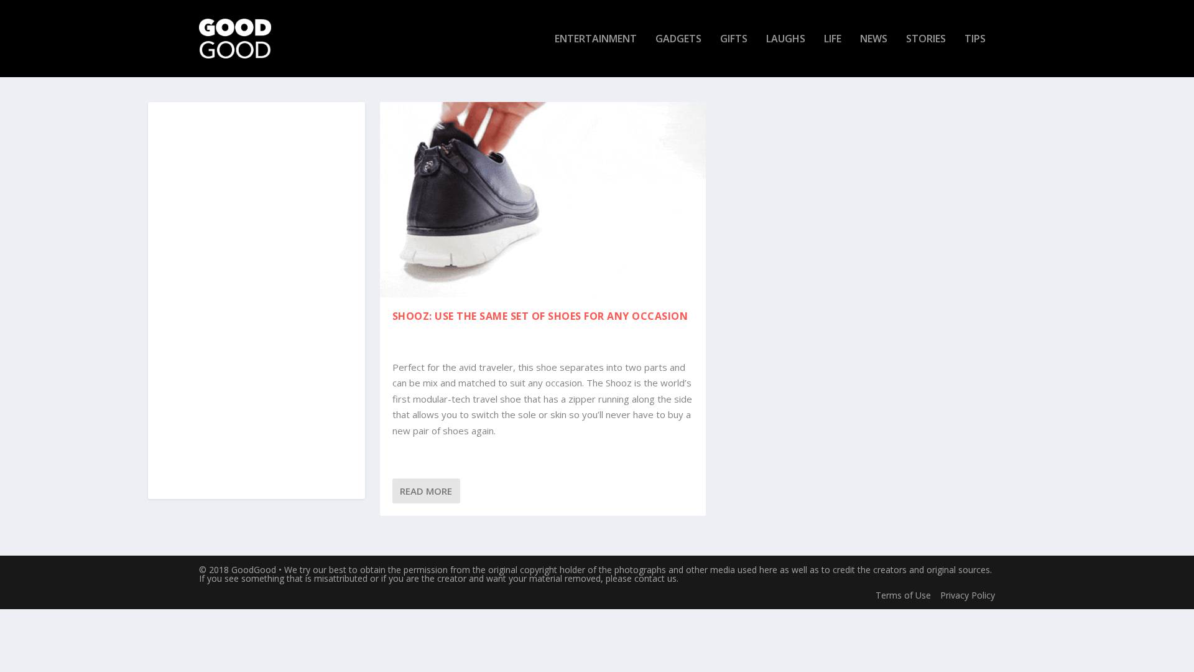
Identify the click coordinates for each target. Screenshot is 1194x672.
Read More (426, 491)
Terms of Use (903, 595)
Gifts (733, 39)
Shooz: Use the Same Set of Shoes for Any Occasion (540, 316)
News (873, 39)
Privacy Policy (967, 595)
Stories (926, 39)
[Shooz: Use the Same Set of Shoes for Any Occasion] (543, 199)
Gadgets (678, 39)
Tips (975, 39)
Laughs (785, 39)
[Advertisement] (256, 301)
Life (832, 39)
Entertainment (596, 39)
